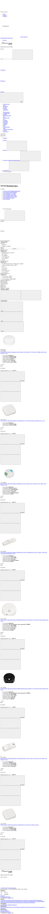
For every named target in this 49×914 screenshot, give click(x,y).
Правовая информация (5, 896)
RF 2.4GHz (5, 254)
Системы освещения (5, 121)
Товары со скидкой (6, 246)
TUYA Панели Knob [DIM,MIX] (10, 192)
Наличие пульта (4, 282)
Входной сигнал (4, 250)
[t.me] (29, 886)
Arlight (9, 898)
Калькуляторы (31, 907)
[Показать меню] (17, 146)
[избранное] (11, 397)
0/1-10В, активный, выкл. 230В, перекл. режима (13, 263)
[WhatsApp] (10, 36)
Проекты (5, 16)
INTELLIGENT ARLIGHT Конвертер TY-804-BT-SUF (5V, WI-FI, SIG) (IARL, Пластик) (20, 824)
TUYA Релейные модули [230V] (10, 196)
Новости (5, 15)
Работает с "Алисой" (5, 288)
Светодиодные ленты (5, 900)
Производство (6, 904)
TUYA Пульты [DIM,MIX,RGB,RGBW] (11, 191)
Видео (6, 907)
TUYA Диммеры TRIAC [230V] (10, 195)
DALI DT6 (4, 268)
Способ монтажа (4, 283)
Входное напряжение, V (6, 280)
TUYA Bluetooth (6, 257)
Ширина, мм (3, 285)
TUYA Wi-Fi (5, 258)
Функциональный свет (9, 901)
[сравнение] (11, 386)
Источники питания (5, 107)
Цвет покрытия (4, 281)
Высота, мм (3, 287)
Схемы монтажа (37, 907)
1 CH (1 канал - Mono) (7, 276)
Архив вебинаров (15, 907)
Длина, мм (3, 284)
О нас (4, 14)
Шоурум (5, 40)
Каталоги (3, 907)
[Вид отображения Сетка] (11, 295)
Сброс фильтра (4, 242)
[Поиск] (23, 55)
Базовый (2, 231)
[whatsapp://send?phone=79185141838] (10, 886)
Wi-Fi (3, 259)
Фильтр (2, 331)
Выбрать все (3, 251)
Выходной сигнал (4, 261)
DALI (3, 266)
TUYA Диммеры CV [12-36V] (9, 193)
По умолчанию (4, 300)
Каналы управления (5, 273)
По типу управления (5, 240)
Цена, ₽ (2, 247)
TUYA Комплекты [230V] (8, 198)
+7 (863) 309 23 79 (4, 888)
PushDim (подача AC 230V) (8, 252)
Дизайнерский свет (18, 901)
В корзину (22, 380)
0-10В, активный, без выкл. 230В (9, 265)
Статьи (20, 907)
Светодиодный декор (7, 902)
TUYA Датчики (6, 199)
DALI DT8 (4, 269)
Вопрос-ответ (25, 907)
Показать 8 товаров (5, 289)
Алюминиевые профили (6, 114)
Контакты (10, 38)
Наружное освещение (5, 123)
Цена (2, 310)
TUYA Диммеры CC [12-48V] (9, 194)
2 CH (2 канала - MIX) (7, 277)
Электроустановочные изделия (18, 902)
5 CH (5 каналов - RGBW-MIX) (9, 279)
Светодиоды (5, 131)
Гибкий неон (4, 125)
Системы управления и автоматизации (27, 900)
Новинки (5, 138)
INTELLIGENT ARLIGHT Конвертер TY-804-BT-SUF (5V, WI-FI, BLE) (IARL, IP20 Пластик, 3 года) (23, 420)
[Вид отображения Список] (31, 295)
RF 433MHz (5, 255)
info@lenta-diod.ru (12, 888)
